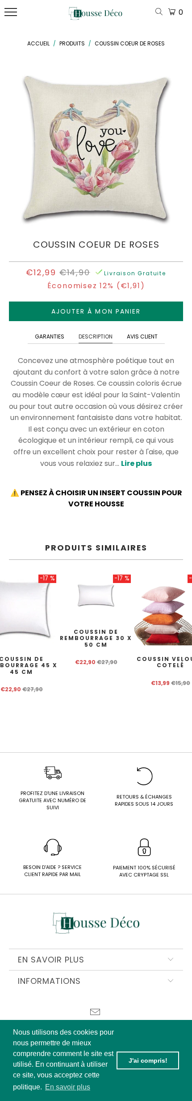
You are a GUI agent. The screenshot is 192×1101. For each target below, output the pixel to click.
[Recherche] (160, 12)
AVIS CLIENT (142, 336)
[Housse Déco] (95, 17)
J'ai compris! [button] (148, 1060)
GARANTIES (49, 336)
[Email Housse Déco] (95, 1013)
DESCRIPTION (96, 336)
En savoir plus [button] (67, 1087)
